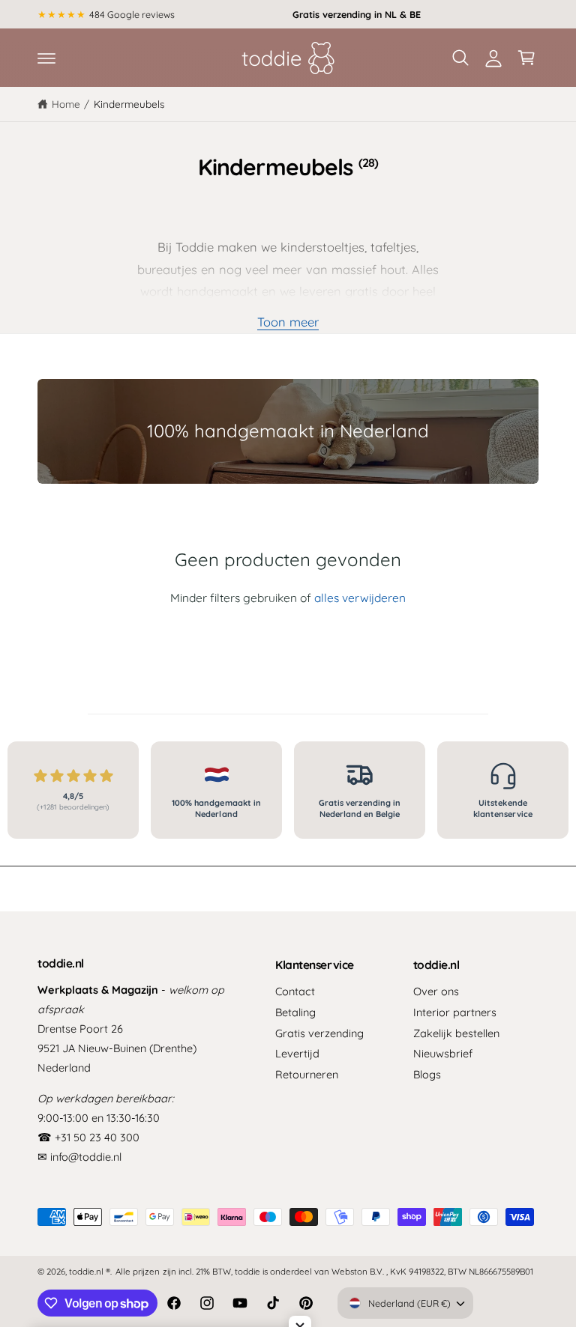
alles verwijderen (360, 597)
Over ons (436, 991)
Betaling (295, 1012)
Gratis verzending (319, 1033)
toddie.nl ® (89, 1271)
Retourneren (306, 1074)
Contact (295, 991)
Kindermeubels (129, 103)
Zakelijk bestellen (456, 1033)
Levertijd (297, 1053)
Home (66, 103)
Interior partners (454, 1012)
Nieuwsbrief (442, 1053)
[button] (46, 57)
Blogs (427, 1074)
